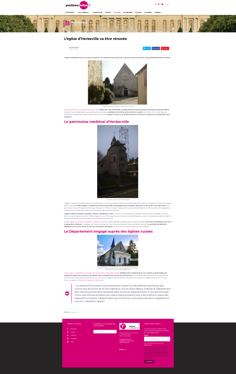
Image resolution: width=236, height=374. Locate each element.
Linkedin (73, 335)
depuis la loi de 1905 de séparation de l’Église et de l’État (88, 222)
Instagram (74, 338)
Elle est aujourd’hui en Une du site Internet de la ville (81, 110)
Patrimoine (81, 25)
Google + (165, 48)
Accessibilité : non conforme (126, 340)
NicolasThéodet (74, 47)
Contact (121, 345)
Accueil (74, 25)
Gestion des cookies (124, 342)
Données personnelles (125, 339)
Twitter (148, 48)
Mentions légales (123, 347)
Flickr (72, 342)
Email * (146, 335)
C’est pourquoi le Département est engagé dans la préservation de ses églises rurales (91, 273)
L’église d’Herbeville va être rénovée (95, 39)
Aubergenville (75, 312)
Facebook (156, 48)
